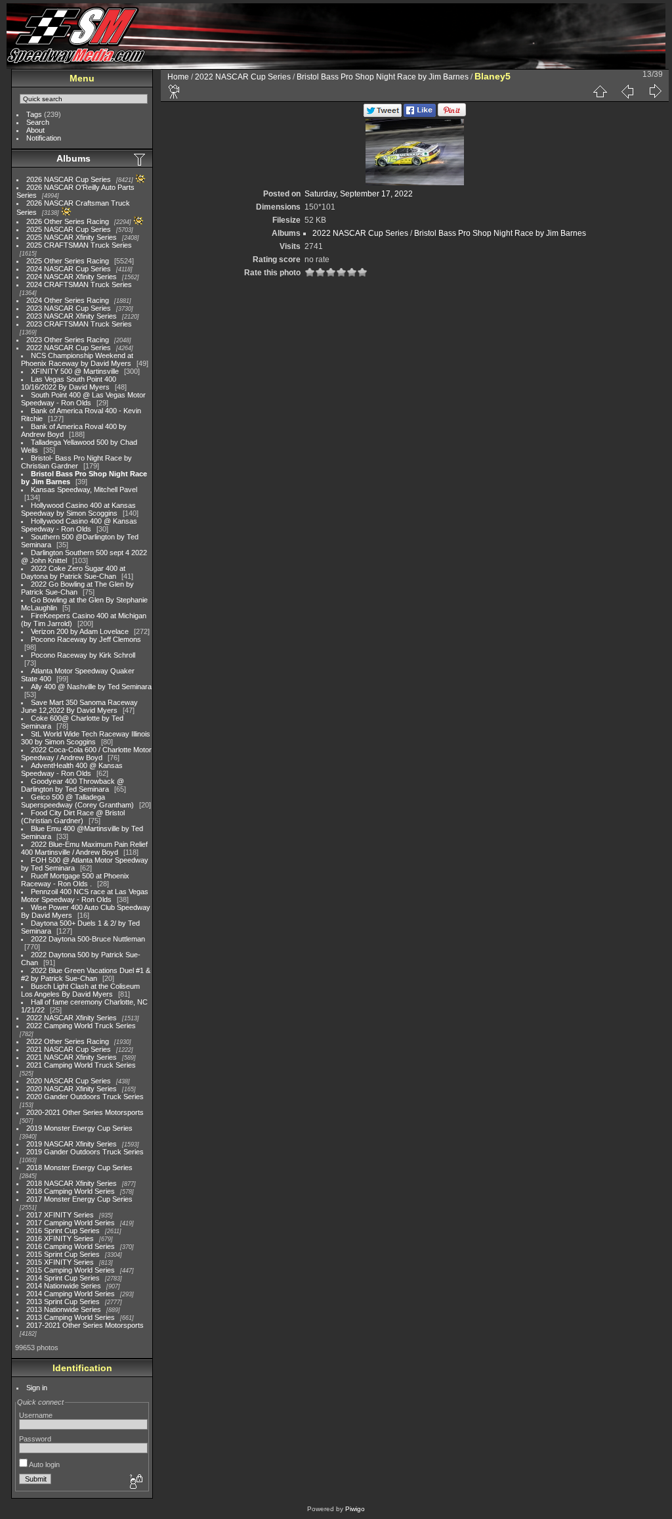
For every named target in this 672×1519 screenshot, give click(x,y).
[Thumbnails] (600, 91)
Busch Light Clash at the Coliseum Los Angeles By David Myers (80, 990)
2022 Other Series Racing (67, 1041)
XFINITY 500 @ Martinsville (75, 371)
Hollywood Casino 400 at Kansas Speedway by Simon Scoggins (78, 509)
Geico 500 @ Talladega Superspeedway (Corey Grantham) (77, 801)
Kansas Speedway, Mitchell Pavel (84, 489)
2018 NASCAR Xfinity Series (71, 1183)
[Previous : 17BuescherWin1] (627, 91)
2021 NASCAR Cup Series (68, 1049)
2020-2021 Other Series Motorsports (85, 1112)
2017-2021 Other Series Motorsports (85, 1325)
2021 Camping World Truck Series (81, 1065)
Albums (73, 158)
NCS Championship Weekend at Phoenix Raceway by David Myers (77, 359)
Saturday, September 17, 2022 (358, 193)
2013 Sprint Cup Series (63, 1301)
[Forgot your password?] (135, 1482)
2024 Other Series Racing (67, 300)
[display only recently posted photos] (140, 159)
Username (35, 1415)
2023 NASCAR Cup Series (68, 308)
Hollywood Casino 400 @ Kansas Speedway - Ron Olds (79, 525)
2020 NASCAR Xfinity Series (71, 1089)
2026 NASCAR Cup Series (68, 179)
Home (178, 76)
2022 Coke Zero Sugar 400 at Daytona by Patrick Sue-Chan (73, 572)
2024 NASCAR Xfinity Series (71, 277)
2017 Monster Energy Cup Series (79, 1199)
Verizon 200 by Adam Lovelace (80, 631)
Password (35, 1439)
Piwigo (355, 1508)
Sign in (36, 1388)
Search (37, 122)
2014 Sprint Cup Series (63, 1278)
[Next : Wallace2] (655, 91)
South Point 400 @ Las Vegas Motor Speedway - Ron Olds (83, 399)
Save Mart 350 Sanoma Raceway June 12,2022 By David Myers (79, 706)
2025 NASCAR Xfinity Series (71, 237)
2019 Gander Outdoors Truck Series (85, 1152)
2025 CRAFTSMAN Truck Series (79, 245)
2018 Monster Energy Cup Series (79, 1167)
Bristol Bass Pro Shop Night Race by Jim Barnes (383, 76)
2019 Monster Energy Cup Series (79, 1128)
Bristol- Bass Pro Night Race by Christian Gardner (76, 462)
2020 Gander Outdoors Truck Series (85, 1096)
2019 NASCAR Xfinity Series (71, 1144)
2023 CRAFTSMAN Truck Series (79, 324)
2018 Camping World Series (70, 1191)
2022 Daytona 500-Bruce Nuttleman (88, 939)
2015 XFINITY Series (60, 1262)
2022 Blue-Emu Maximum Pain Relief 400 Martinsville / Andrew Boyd (84, 848)
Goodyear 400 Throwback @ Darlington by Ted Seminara (72, 785)
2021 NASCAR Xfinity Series (71, 1057)
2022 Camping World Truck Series (81, 1026)
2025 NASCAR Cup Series (68, 229)
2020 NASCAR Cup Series (68, 1081)
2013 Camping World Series (70, 1317)
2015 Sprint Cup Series (63, 1254)
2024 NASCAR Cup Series (68, 269)
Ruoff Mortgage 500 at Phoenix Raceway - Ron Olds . (75, 880)
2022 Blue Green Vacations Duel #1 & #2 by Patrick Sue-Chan (85, 974)
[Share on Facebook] (420, 114)
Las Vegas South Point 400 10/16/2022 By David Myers (68, 383)
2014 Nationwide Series (63, 1286)
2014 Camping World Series (70, 1294)
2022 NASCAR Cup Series (68, 347)
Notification (43, 138)
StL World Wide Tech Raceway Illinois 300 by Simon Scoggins (85, 738)
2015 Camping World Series (70, 1270)
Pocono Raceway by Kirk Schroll (83, 655)
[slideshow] (174, 91)
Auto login (44, 1464)
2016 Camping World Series (70, 1246)
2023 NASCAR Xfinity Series (71, 316)
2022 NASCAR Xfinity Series (71, 1018)
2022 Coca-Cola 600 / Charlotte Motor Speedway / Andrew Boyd (86, 753)
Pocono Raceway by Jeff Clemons (86, 639)
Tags (34, 114)
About (35, 130)
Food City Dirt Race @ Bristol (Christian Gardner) (73, 817)
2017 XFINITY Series (60, 1215)
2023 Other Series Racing (67, 340)
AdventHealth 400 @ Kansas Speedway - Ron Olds (72, 769)
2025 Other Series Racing (67, 261)
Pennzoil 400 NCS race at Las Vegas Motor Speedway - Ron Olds (84, 895)
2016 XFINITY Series (60, 1238)
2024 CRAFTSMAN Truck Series (79, 284)
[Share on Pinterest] (452, 114)
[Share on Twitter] (383, 114)
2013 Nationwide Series (63, 1309)
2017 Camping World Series (70, 1223)
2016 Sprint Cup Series (63, 1231)
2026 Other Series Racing (67, 221)
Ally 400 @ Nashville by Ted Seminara (91, 687)
